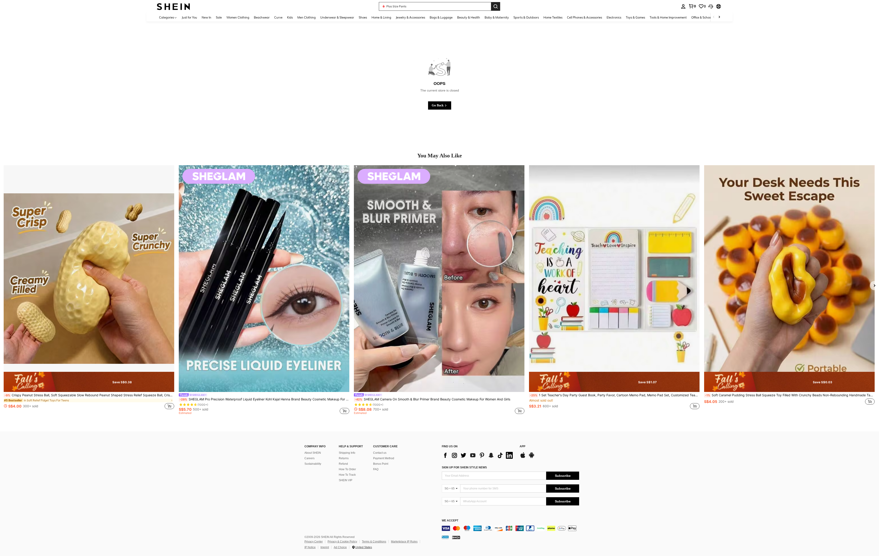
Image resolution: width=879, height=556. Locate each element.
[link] (692, 6)
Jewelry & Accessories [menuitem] (410, 17)
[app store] (523, 457)
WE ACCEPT (450, 520)
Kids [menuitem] (290, 17)
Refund (343, 463)
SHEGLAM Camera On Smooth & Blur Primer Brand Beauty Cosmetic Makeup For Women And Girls (432, 399)
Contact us (379, 452)
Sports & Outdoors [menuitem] (526, 17)
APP (522, 446)
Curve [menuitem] (278, 17)
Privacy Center (313, 541)
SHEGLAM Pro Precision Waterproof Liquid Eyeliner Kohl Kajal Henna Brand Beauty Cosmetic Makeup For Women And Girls (264, 399)
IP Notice (310, 547)
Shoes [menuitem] (363, 17)
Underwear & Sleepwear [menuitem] (337, 17)
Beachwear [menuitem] (262, 17)
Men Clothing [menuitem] (306, 17)
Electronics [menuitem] (614, 17)
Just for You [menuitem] (189, 17)
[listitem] (89, 289)
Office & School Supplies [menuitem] (707, 17)
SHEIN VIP (345, 480)
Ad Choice (340, 547)
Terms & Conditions (374, 541)
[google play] (531, 457)
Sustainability (312, 463)
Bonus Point (380, 463)
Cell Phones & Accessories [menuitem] (584, 17)
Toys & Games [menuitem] (635, 17)
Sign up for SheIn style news (464, 467)
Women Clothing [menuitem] (237, 17)
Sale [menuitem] (219, 17)
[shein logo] (173, 6)
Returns (344, 458)
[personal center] (683, 6)
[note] (89, 382)
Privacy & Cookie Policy (342, 541)
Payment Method (383, 458)
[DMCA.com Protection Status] (456, 537)
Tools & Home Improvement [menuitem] (668, 17)
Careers (309, 458)
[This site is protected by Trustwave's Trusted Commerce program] (445, 537)
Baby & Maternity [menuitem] (497, 17)
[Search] (495, 6)
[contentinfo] (510, 528)
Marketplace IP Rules (404, 541)
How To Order (347, 469)
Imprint (324, 547)
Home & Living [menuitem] (381, 17)
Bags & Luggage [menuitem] (441, 17)
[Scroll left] (713, 17)
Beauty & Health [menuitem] (468, 17)
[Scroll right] (719, 17)
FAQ (375, 469)
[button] (711, 6)
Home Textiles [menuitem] (552, 17)
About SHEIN (312, 452)
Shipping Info (347, 452)
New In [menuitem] (206, 17)
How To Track (347, 474)
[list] (478, 455)
